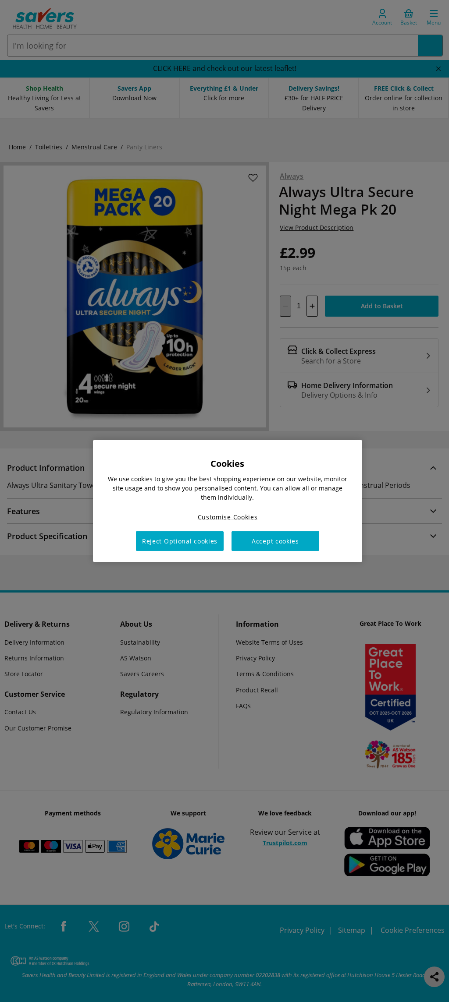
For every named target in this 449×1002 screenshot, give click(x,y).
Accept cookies (275, 541)
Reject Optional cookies (179, 541)
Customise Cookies (228, 517)
